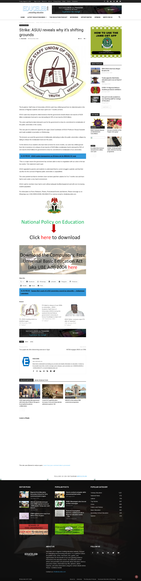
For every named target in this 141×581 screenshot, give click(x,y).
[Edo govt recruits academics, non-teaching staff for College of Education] (95, 99)
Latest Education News (36, 17)
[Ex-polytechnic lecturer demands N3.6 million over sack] (98, 142)
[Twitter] (117, 1)
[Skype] (48, 371)
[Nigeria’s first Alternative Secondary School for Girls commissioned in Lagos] (24, 494)
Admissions (46, 397)
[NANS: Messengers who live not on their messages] (60, 504)
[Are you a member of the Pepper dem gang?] (114, 124)
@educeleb (82, 476)
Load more (106, 107)
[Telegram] (51, 371)
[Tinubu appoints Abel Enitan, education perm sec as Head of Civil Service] (95, 80)
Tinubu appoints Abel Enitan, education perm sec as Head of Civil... (111, 80)
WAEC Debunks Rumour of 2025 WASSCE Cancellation (97, 131)
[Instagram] (107, 1)
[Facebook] (104, 1)
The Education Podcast (58, 17)
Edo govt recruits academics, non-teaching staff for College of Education (111, 99)
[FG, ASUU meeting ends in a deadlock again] (29, 310)
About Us (44, 1)
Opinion (97, 17)
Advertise (79, 579)
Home (23, 17)
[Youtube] (120, 1)
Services (119, 579)
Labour (93, 145)
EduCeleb (23, 38)
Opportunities (86, 17)
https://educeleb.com (37, 361)
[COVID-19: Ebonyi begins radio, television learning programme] (114, 142)
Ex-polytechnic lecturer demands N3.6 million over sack (97, 149)
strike (31, 341)
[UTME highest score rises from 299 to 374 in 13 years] (24, 516)
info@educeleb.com (59, 572)
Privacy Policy (57, 1)
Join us (50, 1)
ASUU (26, 341)
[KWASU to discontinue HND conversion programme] (75, 391)
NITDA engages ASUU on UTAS (76, 349)
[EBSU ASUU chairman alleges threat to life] (95, 71)
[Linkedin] (110, 1)
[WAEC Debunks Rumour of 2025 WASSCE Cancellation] (98, 124)
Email (63, 1)
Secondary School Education (95, 127)
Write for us (107, 17)
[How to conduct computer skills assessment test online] (60, 494)
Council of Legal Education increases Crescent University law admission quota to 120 (52, 402)
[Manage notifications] (136, 576)
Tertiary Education (29, 22)
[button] (119, 17)
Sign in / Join (37, 1)
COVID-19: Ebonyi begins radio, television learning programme (114, 149)
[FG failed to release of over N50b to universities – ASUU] (53, 313)
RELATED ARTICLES (26, 380)
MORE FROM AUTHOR (41, 380)
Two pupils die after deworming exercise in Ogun (34, 349)
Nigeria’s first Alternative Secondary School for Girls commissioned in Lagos (39, 494)
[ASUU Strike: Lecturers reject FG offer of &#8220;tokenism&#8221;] (75, 310)
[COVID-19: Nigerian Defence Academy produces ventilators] (95, 90)
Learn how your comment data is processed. (56, 465)
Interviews (74, 17)
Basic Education (112, 145)
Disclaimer (75, 1)
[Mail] (114, 1)
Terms (68, 1)
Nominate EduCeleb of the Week (106, 579)
